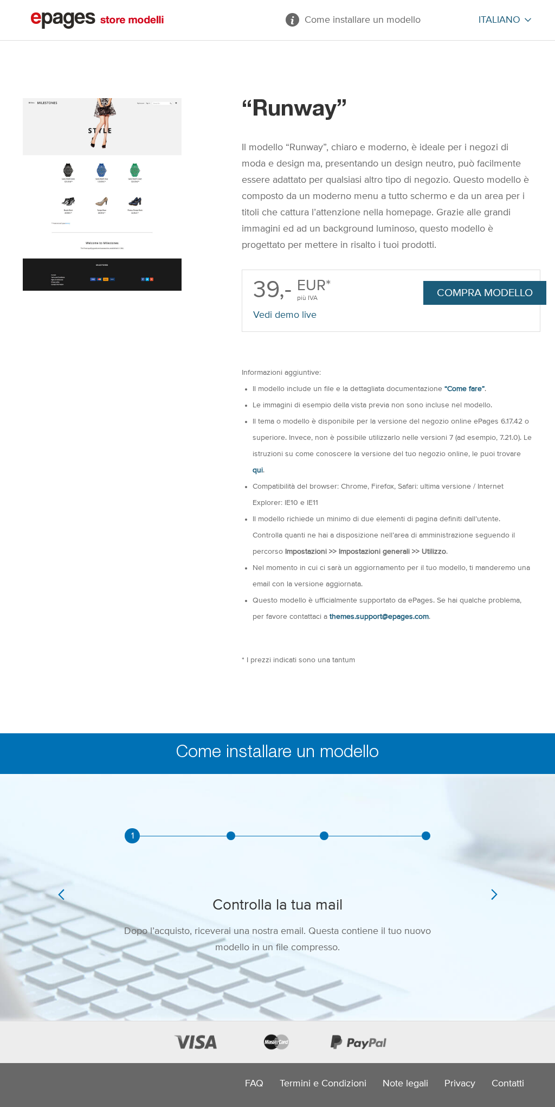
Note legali (405, 1084)
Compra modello (485, 292)
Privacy (459, 1084)
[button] (61, 924)
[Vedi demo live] (102, 194)
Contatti (508, 1084)
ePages (97, 20)
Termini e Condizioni (323, 1084)
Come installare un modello (363, 20)
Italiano (499, 20)
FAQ (254, 1084)
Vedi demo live (285, 315)
